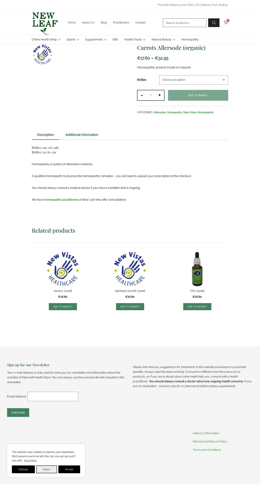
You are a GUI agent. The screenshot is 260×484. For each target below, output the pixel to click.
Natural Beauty (161, 39)
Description (45, 135)
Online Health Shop (44, 39)
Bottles (141, 79)
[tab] (45, 135)
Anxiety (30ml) (63, 291)
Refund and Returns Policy (210, 441)
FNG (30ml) (197, 291)
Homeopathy (190, 39)
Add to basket (198, 95)
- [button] (142, 95)
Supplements (94, 39)
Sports (71, 39)
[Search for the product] (213, 22)
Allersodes (160, 112)
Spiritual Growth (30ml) (130, 291)
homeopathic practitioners (61, 199)
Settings (23, 469)
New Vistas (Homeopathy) (198, 112)
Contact (140, 22)
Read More (30, 460)
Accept (69, 469)
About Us (88, 22)
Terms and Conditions (207, 449)
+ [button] (159, 95)
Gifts (115, 39)
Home (72, 22)
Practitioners (121, 22)
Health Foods (133, 39)
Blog (104, 22)
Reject (46, 469)
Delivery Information (206, 433)
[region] (46, 460)
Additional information (81, 135)
